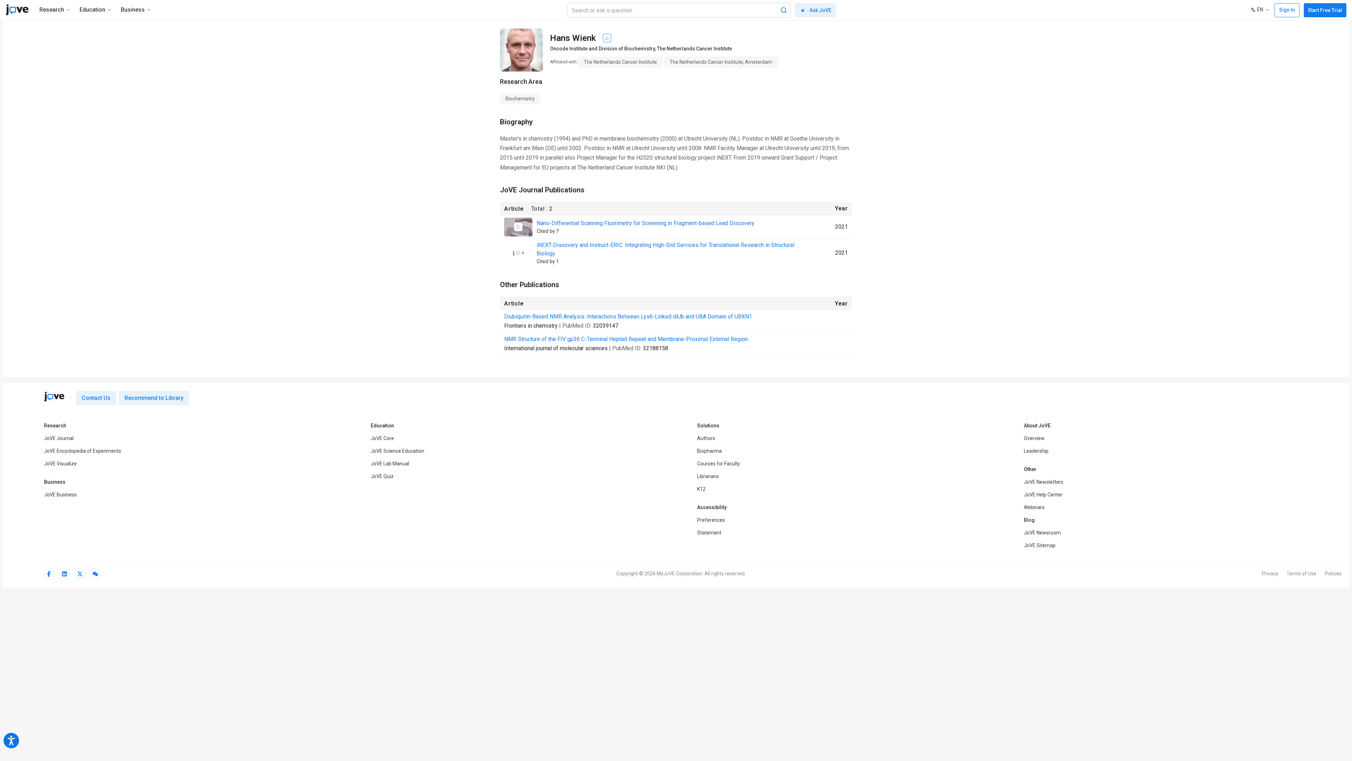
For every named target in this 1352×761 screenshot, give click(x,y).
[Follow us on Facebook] (49, 574)
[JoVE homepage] (54, 397)
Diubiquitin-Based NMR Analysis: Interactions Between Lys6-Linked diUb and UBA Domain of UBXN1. (628, 316)
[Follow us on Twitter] (80, 574)
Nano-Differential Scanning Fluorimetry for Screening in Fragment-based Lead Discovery (646, 223)
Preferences (711, 520)
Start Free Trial (1325, 10)
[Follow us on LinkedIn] (64, 574)
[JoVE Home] (17, 10)
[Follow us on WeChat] (95, 574)
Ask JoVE (820, 10)
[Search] (783, 10)
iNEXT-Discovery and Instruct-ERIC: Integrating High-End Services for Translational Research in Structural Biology (665, 249)
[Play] (518, 227)
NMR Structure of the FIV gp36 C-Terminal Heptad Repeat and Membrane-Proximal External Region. (626, 339)
